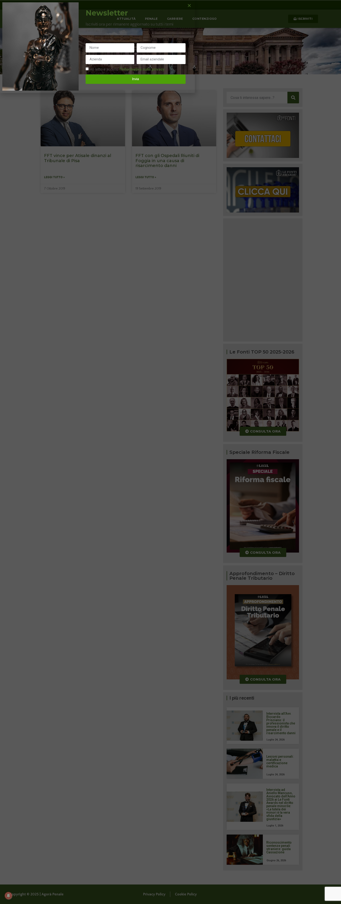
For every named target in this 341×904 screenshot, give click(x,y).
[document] (170, 452)
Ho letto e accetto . (127, 69)
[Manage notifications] (8, 895)
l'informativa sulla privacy (141, 69)
